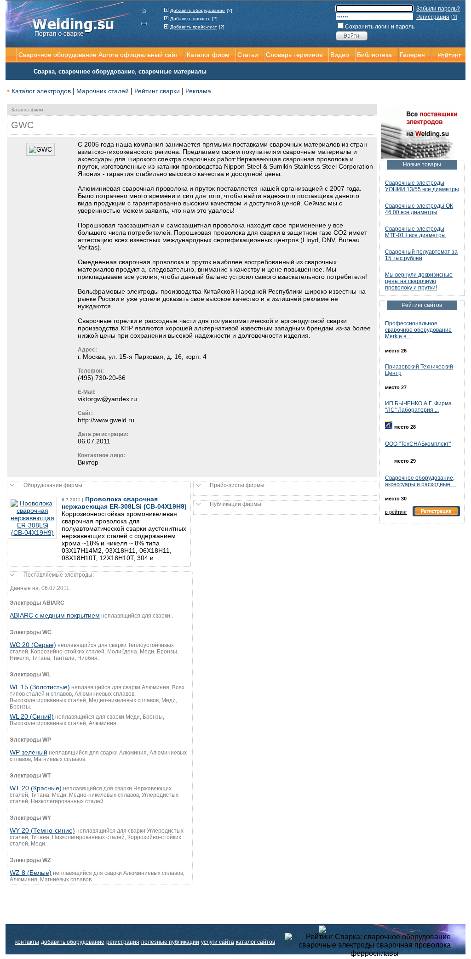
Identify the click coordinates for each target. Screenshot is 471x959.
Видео (339, 54)
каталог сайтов (255, 942)
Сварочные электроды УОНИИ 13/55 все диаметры (422, 186)
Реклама (198, 91)
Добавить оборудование (197, 10)
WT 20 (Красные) (36, 788)
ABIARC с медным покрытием (55, 615)
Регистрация (432, 17)
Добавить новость (190, 18)
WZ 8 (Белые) (31, 872)
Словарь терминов (294, 54)
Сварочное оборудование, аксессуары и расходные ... (420, 481)
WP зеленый (28, 752)
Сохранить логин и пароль (379, 26)
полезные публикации (170, 942)
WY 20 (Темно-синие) (42, 830)
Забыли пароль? (438, 9)
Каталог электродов (41, 91)
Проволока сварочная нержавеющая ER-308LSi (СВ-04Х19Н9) (124, 502)
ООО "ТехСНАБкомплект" (418, 444)
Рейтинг (449, 55)
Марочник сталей (102, 91)
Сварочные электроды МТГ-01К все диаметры (415, 232)
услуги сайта (217, 942)
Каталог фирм (27, 109)
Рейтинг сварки (157, 91)
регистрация (122, 942)
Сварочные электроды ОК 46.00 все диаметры (419, 209)
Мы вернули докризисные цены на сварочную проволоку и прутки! (419, 281)
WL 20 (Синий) (32, 716)
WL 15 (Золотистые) (40, 687)
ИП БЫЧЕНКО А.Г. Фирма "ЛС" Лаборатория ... (418, 406)
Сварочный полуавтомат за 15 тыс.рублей (421, 255)
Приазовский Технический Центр (419, 369)
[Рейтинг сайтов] (375, 928)
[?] (229, 10)
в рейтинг (396, 512)
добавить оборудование (72, 942)
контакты (27, 942)
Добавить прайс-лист (193, 26)
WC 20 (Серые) (33, 644)
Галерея (412, 54)
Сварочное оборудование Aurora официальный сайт (98, 54)
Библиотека (374, 54)
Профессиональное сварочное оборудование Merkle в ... (418, 330)
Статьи (247, 54)
